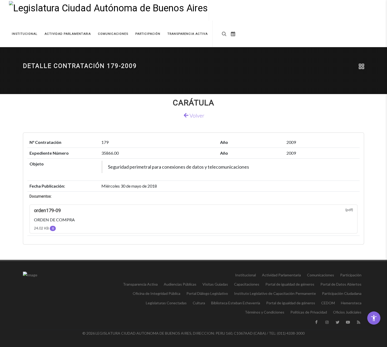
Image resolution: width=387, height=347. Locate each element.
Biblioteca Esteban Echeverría (235, 303)
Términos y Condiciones (264, 312)
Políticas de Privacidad (308, 312)
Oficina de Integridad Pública (156, 293)
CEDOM (328, 303)
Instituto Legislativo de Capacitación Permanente (275, 293)
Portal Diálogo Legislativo (207, 293)
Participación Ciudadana (341, 293)
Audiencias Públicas (180, 284)
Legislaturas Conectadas (166, 303)
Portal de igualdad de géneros (289, 284)
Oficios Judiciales (347, 312)
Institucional (245, 275)
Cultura (199, 303)
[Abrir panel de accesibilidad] (373, 318)
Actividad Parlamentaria (281, 275)
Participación (350, 275)
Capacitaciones (246, 284)
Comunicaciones (320, 275)
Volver (196, 115)
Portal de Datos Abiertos (340, 284)
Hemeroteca (351, 303)
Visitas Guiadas (215, 284)
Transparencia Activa (140, 284)
